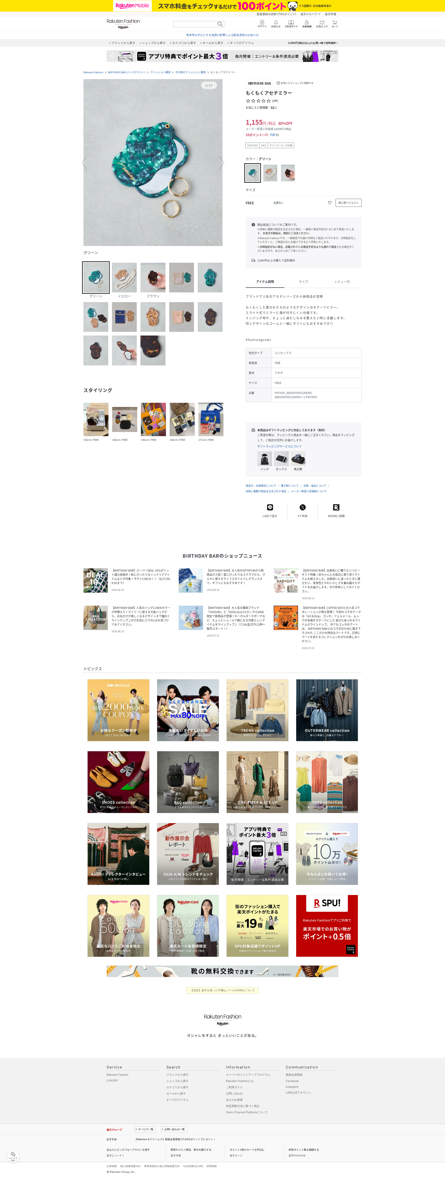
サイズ (303, 281)
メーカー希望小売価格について (309, 491)
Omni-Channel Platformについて (247, 1112)
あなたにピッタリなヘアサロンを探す (128, 1149)
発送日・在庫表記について (261, 486)
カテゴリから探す (177, 1087)
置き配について (290, 486)
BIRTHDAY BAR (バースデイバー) (127, 72)
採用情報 (212, 1166)
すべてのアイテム (177, 1099)
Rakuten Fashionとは (239, 1081)
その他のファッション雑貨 (190, 72)
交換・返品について (314, 486)
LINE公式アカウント (298, 1092)
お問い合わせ (234, 1093)
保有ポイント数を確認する (304, 1149)
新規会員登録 (294, 1074)
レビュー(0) (342, 281)
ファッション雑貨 (160, 72)
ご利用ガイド (234, 1087)
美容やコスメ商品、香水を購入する (191, 1149)
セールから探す (176, 1093)
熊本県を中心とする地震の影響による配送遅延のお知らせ (222, 35)
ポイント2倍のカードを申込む (247, 1149)
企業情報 (112, 1166)
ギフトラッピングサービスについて (279, 446)
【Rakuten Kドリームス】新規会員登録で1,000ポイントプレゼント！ (175, 1139)
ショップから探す (177, 1081)
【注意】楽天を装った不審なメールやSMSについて (222, 990)
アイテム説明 (265, 281)
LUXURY (112, 1080)
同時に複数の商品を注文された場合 (266, 491)
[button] (152, 163)
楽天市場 (330, 14)
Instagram (292, 1086)
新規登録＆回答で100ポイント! (276, 14)
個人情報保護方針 (130, 1166)
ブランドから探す (177, 1074)
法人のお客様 (234, 1099)
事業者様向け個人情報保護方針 (162, 1166)
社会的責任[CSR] (193, 1166)
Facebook (292, 1081)
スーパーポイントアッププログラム (248, 1074)
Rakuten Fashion (93, 72)
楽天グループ (309, 14)
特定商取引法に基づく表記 (242, 1106)
